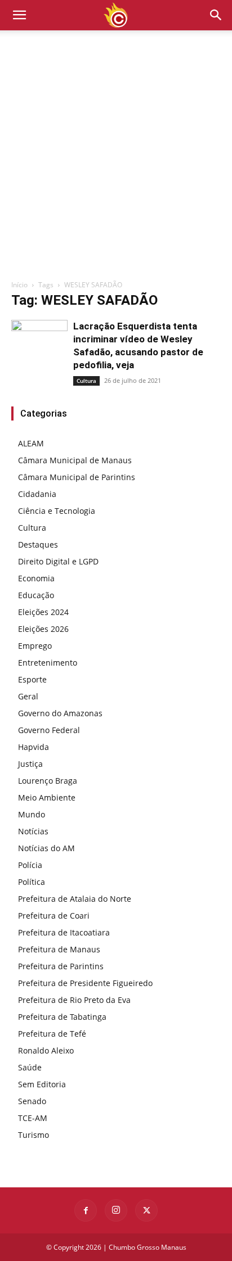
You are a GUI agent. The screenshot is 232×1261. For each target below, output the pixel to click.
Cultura (86, 381)
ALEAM (31, 443)
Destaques (38, 544)
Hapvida (33, 747)
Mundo (31, 814)
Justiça (30, 763)
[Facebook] (85, 1210)
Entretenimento (47, 662)
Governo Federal (49, 730)
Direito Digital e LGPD (58, 561)
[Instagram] (116, 1210)
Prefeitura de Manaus (59, 949)
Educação (36, 595)
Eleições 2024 (43, 612)
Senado (32, 1101)
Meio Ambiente (46, 797)
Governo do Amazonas (60, 713)
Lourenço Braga (47, 780)
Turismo (33, 1134)
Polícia (30, 865)
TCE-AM (32, 1118)
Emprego (35, 645)
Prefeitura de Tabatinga (62, 1016)
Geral (28, 696)
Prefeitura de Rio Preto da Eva (74, 1000)
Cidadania (37, 494)
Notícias (33, 831)
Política (31, 881)
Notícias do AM (46, 848)
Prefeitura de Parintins (61, 966)
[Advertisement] (116, 158)
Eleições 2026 (43, 628)
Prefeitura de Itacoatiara (64, 932)
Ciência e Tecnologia (56, 510)
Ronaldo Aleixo (46, 1050)
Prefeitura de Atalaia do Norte (74, 898)
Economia (36, 578)
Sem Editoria (42, 1084)
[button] (216, 15)
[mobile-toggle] (19, 15)
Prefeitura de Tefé (52, 1033)
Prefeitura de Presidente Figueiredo (85, 983)
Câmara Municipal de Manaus (75, 460)
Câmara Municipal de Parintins (76, 477)
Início (19, 285)
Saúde (30, 1067)
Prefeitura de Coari (54, 915)
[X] (146, 1210)
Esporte (32, 679)
